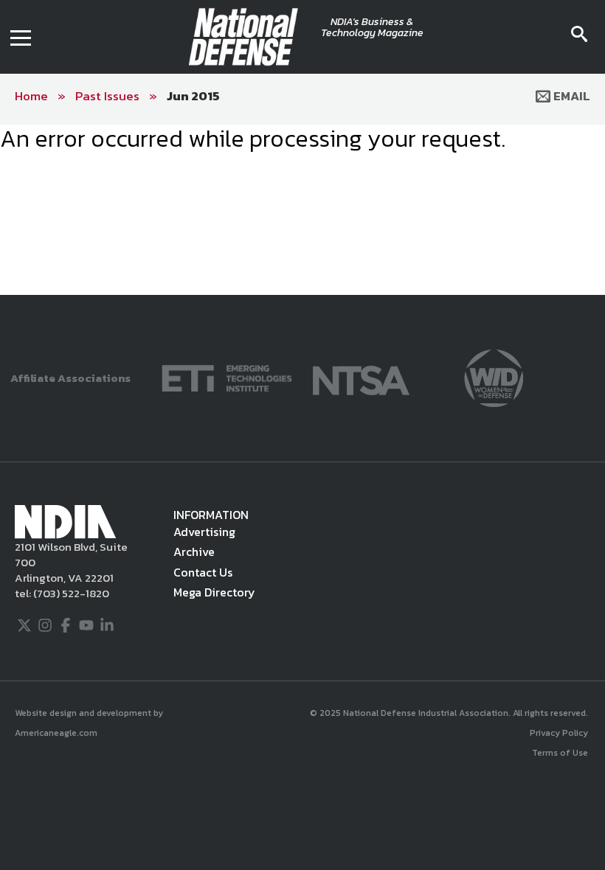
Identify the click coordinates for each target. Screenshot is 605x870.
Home (31, 95)
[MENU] (20, 37)
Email (570, 95)
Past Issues (107, 95)
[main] (302, 139)
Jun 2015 (193, 95)
